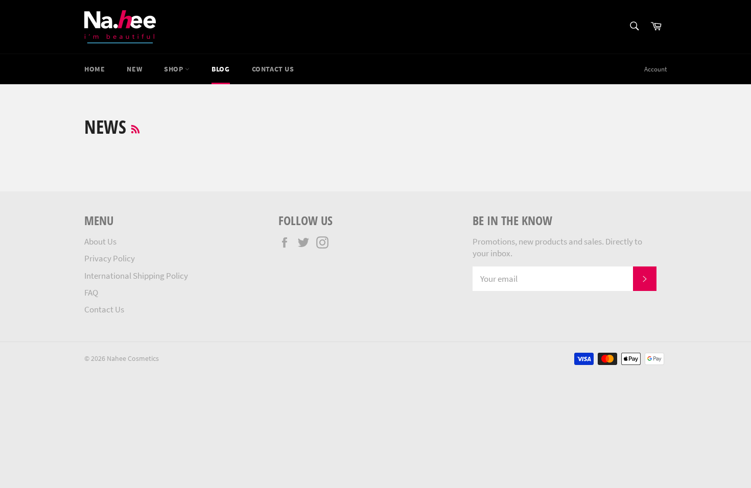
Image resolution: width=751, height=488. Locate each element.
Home (94, 69)
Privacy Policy (109, 258)
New (134, 69)
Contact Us (104, 309)
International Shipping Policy (136, 275)
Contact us (273, 69)
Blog (220, 69)
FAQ (91, 292)
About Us (100, 241)
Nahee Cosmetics (133, 358)
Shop (174, 69)
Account (655, 69)
